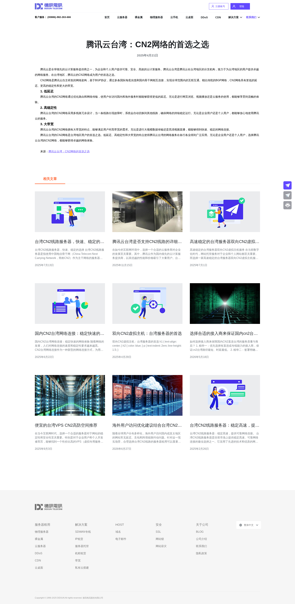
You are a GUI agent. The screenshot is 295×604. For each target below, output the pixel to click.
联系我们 (201, 546)
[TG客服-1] (287, 185)
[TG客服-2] (287, 195)
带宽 (78, 560)
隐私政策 (201, 553)
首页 (107, 17)
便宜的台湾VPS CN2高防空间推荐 (66, 425)
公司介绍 (201, 538)
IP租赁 (79, 538)
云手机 (174, 17)
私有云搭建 (82, 567)
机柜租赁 (80, 553)
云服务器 (122, 17)
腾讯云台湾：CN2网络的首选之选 (69, 151)
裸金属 (139, 17)
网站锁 (160, 538)
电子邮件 (120, 538)
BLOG (199, 531)
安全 (159, 524)
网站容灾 (161, 546)
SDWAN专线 (83, 531)
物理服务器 (156, 17)
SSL (158, 531)
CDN (218, 17)
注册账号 (220, 6)
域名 (118, 531)
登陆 (241, 6)
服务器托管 (82, 546)
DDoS (204, 17)
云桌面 (189, 17)
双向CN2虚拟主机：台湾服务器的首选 (147, 333)
